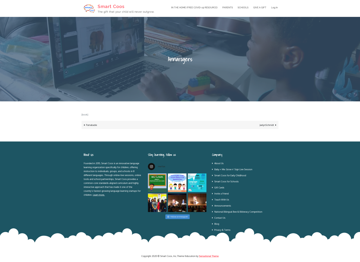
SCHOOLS (243, 7)
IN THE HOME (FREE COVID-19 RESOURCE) (194, 7)
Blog (216, 223)
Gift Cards (219, 187)
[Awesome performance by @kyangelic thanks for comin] (197, 202)
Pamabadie (91, 125)
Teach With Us (221, 199)
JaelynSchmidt (267, 125)
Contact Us (219, 217)
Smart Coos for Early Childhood (230, 175)
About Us (219, 163)
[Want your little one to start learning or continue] (177, 182)
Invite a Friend (221, 193)
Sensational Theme (209, 256)
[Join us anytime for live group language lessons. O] (157, 182)
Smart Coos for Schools (226, 181)
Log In (274, 7)
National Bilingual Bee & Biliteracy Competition (238, 211)
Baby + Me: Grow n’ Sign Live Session (233, 169)
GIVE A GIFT (259, 7)
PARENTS (227, 7)
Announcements (222, 205)
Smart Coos (111, 6)
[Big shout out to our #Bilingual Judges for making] (157, 202)
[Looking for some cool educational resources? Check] (197, 182)
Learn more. (99, 194)
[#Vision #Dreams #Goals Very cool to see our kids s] (177, 202)
